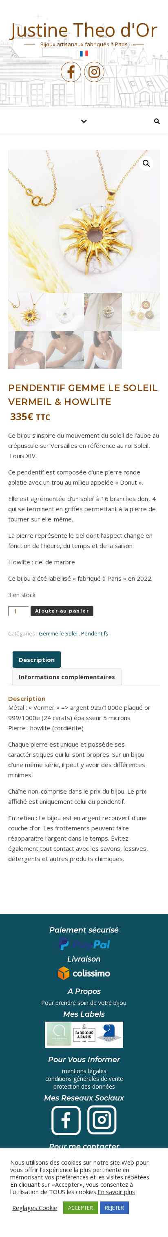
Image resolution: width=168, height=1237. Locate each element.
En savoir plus (116, 1191)
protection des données (84, 1086)
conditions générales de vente (84, 1079)
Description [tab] (37, 659)
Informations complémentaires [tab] (67, 677)
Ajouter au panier (62, 611)
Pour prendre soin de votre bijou (84, 1003)
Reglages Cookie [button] (34, 1207)
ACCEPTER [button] (80, 1207)
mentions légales (84, 1071)
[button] (146, 163)
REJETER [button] (114, 1207)
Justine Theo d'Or (84, 29)
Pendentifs (94, 633)
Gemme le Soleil (59, 633)
